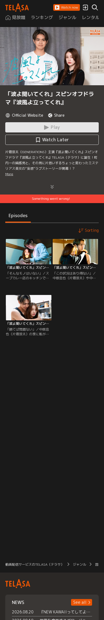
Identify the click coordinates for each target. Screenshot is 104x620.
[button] (66, 7)
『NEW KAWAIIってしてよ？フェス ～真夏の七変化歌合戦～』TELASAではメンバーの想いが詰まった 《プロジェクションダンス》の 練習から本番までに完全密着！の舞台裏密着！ (66, 611)
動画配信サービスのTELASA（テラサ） (34, 564)
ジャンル (79, 564)
